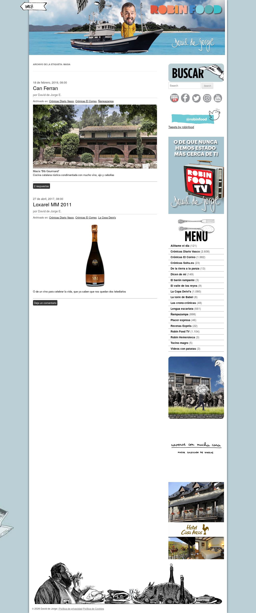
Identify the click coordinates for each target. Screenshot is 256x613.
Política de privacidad (70, 608)
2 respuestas (41, 186)
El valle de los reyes (184, 286)
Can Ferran (45, 87)
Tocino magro (179, 343)
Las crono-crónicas (183, 303)
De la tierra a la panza (185, 268)
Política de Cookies (93, 608)
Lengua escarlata (182, 308)
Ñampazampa (106, 101)
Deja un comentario (45, 303)
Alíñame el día (180, 246)
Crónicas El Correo (86, 101)
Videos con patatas (183, 348)
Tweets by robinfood (181, 127)
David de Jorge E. (49, 95)
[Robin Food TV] (196, 213)
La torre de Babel (182, 297)
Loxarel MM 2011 (52, 204)
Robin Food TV (180, 331)
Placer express (180, 320)
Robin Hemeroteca (183, 337)
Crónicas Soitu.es (182, 263)
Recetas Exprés (181, 326)
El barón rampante (183, 280)
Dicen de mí (178, 274)
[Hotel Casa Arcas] (196, 558)
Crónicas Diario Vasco (61, 101)
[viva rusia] (196, 418)
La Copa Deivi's (107, 217)
